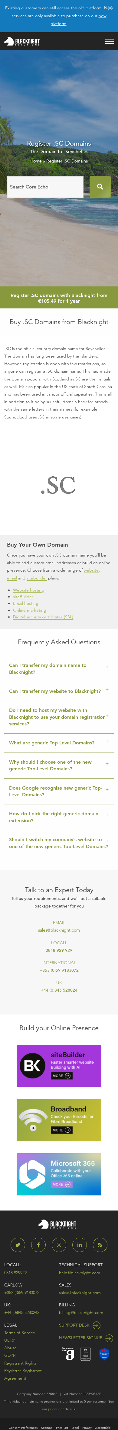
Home (36, 161)
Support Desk (75, 1325)
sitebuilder (37, 578)
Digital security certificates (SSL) (43, 617)
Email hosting (25, 603)
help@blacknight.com (79, 1272)
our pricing (50, 1409)
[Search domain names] (100, 187)
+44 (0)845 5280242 (21, 1312)
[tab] (59, 669)
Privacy (87, 1428)
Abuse (10, 1347)
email (12, 578)
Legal (10, 1325)
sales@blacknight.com (59, 930)
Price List (62, 1428)
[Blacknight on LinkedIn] (82, 1245)
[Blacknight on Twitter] (20, 1245)
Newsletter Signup (81, 1337)
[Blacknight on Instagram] (61, 1245)
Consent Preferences (23, 1428)
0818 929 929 (59, 950)
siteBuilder (23, 596)
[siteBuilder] (59, 1065)
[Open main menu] (109, 41)
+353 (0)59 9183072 (59, 970)
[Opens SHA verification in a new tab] (104, 1353)
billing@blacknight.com (81, 1312)
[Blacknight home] (22, 41)
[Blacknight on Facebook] (41, 1245)
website (91, 570)
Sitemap (46, 1428)
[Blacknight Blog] (100, 1245)
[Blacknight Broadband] (59, 1119)
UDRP (9, 1340)
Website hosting (28, 590)
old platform (90, 8)
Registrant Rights (20, 1363)
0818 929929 (15, 1272)
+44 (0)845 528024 (59, 990)
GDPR (9, 1355)
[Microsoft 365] (59, 1174)
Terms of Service (19, 1332)
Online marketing (29, 610)
